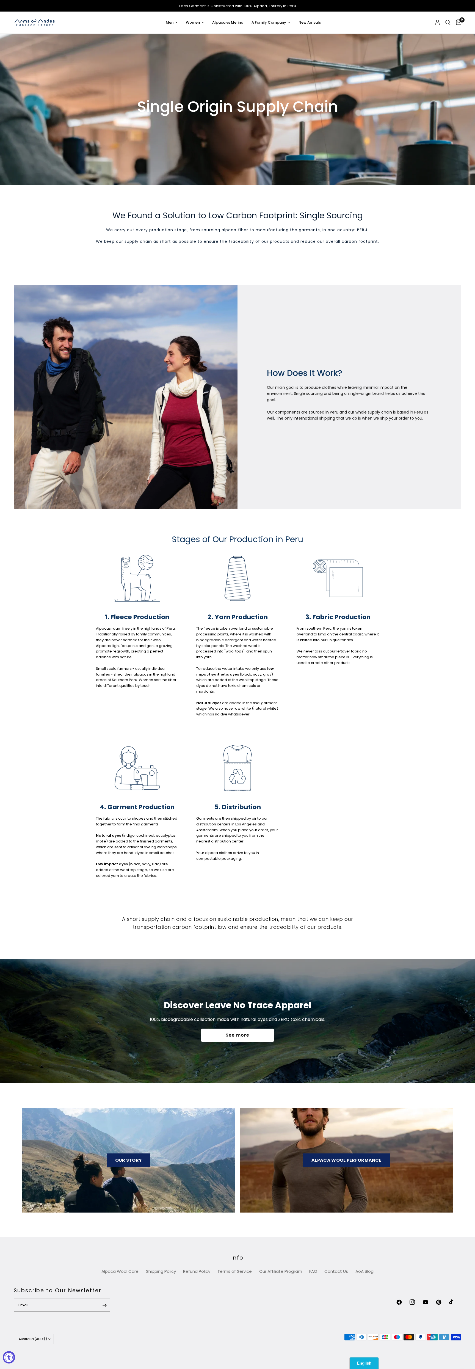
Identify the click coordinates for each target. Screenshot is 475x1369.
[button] (237, 1035)
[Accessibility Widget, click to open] (9, 1357)
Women (193, 22)
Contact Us (336, 1271)
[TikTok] (455, 1302)
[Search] (448, 23)
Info (237, 1257)
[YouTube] (429, 1302)
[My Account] (437, 23)
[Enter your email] (104, 1305)
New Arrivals (310, 22)
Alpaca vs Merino (227, 22)
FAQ (313, 1271)
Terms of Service (234, 1271)
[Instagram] (416, 1302)
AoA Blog (364, 1271)
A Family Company (269, 22)
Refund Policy (196, 1271)
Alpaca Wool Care (120, 1271)
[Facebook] (402, 1302)
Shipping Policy (161, 1271)
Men (169, 22)
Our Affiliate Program (280, 1271)
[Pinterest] (442, 1302)
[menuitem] (172, 22)
